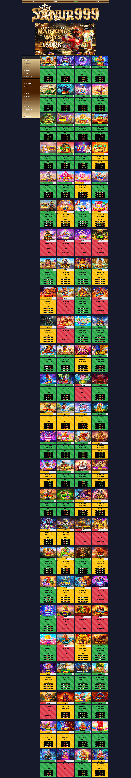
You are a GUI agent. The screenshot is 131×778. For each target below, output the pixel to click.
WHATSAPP (76, 1)
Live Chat (55, 1)
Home (34, 1)
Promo (97, 1)
